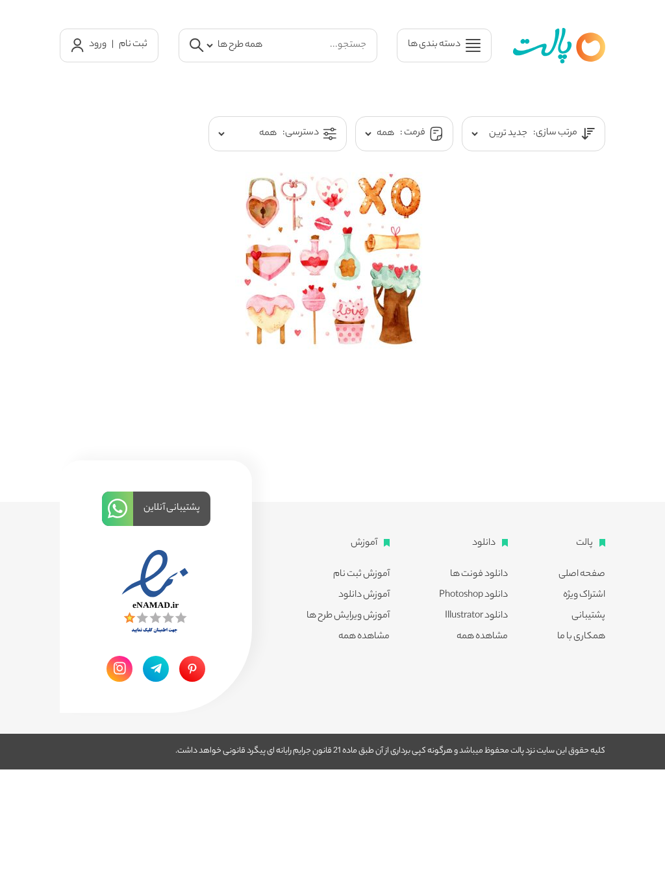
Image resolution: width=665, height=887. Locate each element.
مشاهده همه (482, 637)
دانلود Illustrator (476, 616)
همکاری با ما (581, 637)
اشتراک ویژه (584, 595)
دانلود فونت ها (479, 574)
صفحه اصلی (581, 574)
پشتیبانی (588, 616)
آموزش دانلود (364, 595)
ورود (98, 45)
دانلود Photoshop (473, 595)
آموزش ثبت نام (361, 574)
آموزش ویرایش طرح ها (348, 616)
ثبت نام (133, 45)
